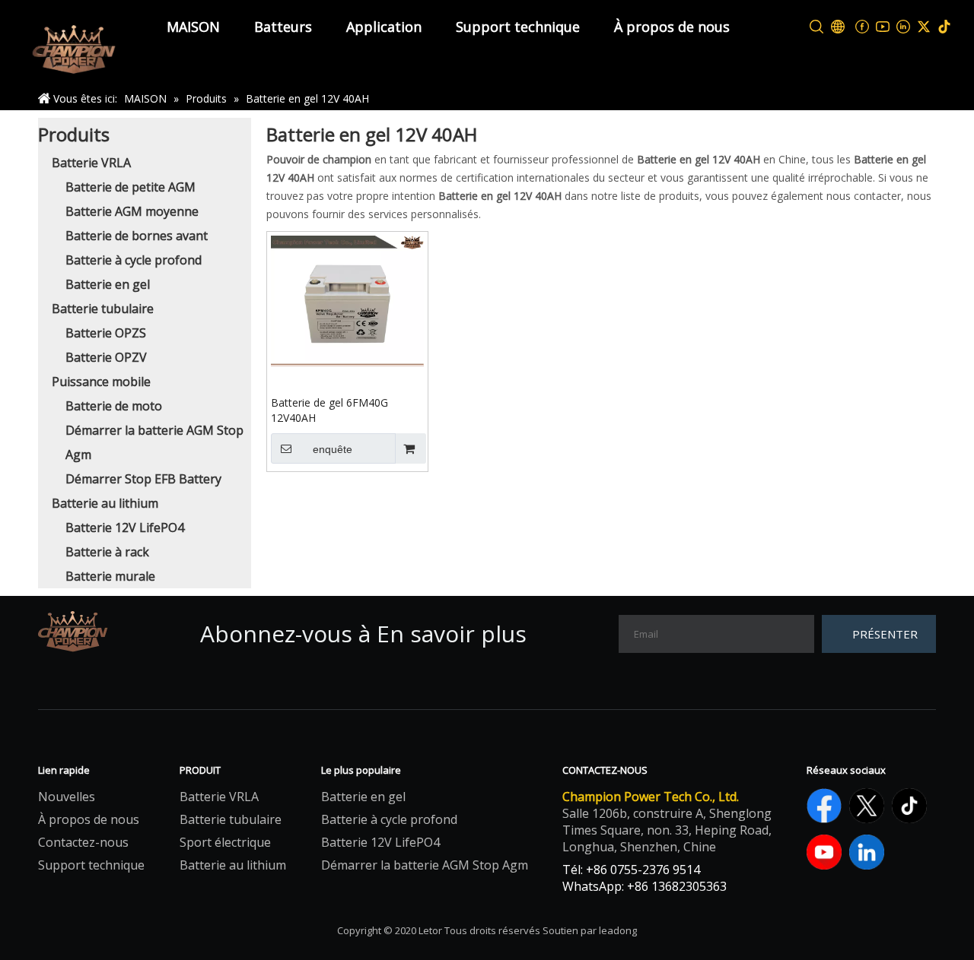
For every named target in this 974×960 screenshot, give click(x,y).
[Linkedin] (903, 27)
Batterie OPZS (105, 333)
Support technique (518, 26)
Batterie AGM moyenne (132, 211)
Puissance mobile (101, 381)
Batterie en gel (107, 284)
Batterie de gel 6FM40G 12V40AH (329, 410)
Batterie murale (110, 576)
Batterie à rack (107, 551)
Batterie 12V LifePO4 (124, 527)
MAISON (193, 26)
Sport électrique (225, 842)
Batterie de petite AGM (130, 187)
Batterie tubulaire (103, 308)
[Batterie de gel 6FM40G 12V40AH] (347, 299)
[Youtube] (883, 27)
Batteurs (283, 26)
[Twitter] (924, 27)
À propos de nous (672, 26)
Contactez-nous (83, 842)
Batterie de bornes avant (136, 235)
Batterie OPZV (106, 357)
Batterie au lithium (105, 503)
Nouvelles (66, 796)
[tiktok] (944, 27)
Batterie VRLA (91, 162)
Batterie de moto (113, 406)
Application (384, 26)
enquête (332, 449)
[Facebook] (862, 27)
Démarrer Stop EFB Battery (143, 478)
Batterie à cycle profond (133, 260)
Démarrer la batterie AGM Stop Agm (424, 865)
